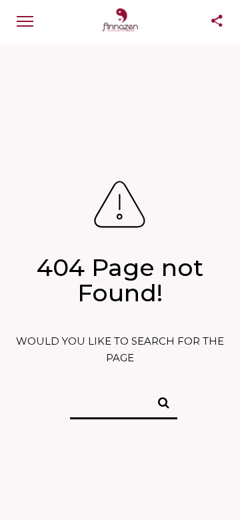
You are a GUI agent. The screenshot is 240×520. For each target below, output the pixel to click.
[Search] (158, 400)
